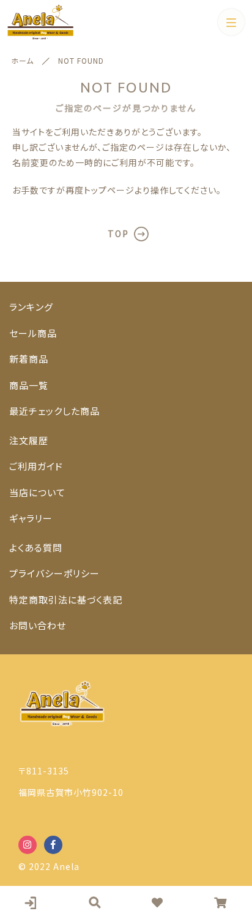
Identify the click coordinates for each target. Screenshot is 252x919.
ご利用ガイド (36, 466)
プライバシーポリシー (54, 573)
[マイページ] (31, 902)
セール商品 (33, 333)
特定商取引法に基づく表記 (65, 599)
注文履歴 (28, 440)
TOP (118, 233)
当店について (37, 492)
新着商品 (28, 358)
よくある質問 (35, 547)
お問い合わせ (37, 625)
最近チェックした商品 (54, 410)
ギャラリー (31, 518)
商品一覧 (28, 385)
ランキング (31, 306)
